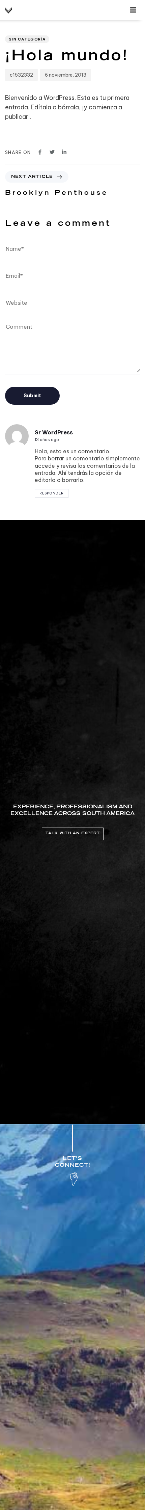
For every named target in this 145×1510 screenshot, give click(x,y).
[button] (133, 10)
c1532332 (21, 75)
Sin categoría (27, 39)
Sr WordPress (54, 432)
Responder (51, 493)
